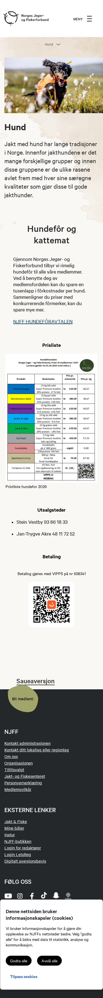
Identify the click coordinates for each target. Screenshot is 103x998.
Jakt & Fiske (15, 821)
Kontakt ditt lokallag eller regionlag (36, 749)
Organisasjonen (18, 763)
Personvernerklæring (23, 782)
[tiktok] (44, 896)
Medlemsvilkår (17, 789)
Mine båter (14, 828)
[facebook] (32, 896)
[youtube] (7, 896)
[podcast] (68, 896)
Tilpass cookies (23, 976)
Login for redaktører (22, 848)
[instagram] (19, 896)
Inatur (9, 834)
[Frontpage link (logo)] (10, 18)
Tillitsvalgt (14, 769)
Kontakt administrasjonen (27, 743)
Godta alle (18, 960)
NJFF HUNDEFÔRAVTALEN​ (43, 321)
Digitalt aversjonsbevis (25, 861)
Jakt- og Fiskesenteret (24, 776)
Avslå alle (49, 960)
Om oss (11, 756)
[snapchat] (56, 896)
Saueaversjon (35, 681)
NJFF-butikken (17, 841)
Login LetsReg (17, 854)
